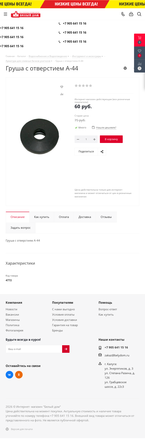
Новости (11, 309)
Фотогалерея (14, 330)
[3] (83, 85)
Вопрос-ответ (108, 309)
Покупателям (62, 302)
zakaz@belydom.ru (117, 355)
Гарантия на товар (65, 325)
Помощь (105, 302)
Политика (12, 325)
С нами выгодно (63, 309)
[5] (91, 85)
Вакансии (12, 314)
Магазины (13, 320)
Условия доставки (64, 320)
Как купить (106, 314)
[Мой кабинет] (131, 14)
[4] (87, 85)
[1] (76, 85)
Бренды (57, 330)
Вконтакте (9, 374)
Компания (14, 302)
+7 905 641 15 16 (74, 23)
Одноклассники (19, 374)
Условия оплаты (63, 314)
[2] (80, 85)
